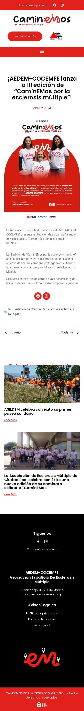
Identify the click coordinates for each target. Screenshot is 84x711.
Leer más (10, 420)
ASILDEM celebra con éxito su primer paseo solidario (38, 411)
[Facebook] (54, 5)
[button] (42, 51)
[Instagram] (62, 5)
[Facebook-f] (38, 541)
